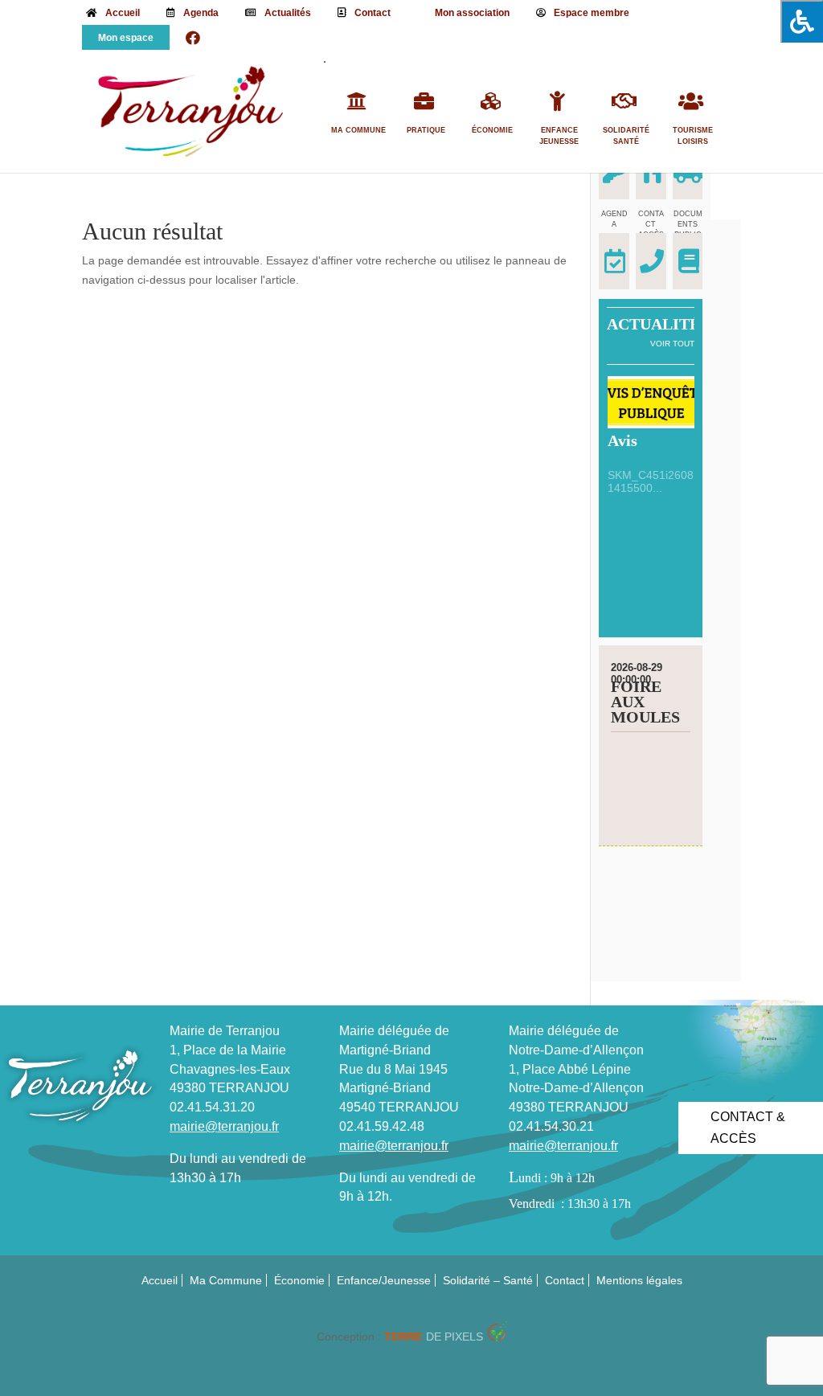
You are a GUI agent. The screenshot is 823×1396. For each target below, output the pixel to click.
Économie (492, 130)
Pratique (426, 130)
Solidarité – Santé (488, 1280)
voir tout (672, 343)
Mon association (472, 12)
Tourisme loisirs (693, 135)
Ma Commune (358, 130)
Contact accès (651, 224)
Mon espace (126, 37)
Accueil (122, 12)
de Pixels (433, 1336)
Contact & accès (747, 1127)
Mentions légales (639, 1280)
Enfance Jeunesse (559, 135)
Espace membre (591, 12)
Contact (372, 12)
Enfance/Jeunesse (384, 1280)
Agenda (201, 12)
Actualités (287, 12)
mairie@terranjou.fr (224, 1126)
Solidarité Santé (626, 135)
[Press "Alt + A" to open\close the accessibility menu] (801, 21)
